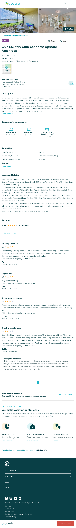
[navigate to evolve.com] (7, 464)
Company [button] (9, 482)
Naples (33, 450)
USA (19, 450)
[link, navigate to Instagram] (10, 498)
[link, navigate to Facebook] (6, 498)
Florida (25, 450)
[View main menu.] (70, 4)
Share (65, 41)
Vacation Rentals (8, 450)
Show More (6, 114)
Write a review (10, 233)
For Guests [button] (10, 476)
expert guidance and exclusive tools (34, 440)
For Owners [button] (10, 471)
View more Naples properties (16, 36)
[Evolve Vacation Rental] (12, 4)
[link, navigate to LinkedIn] (20, 498)
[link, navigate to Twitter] (15, 498)
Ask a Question (65, 395)
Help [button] (7, 488)
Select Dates (65, 524)
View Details (6, 525)
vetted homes (7, 441)
